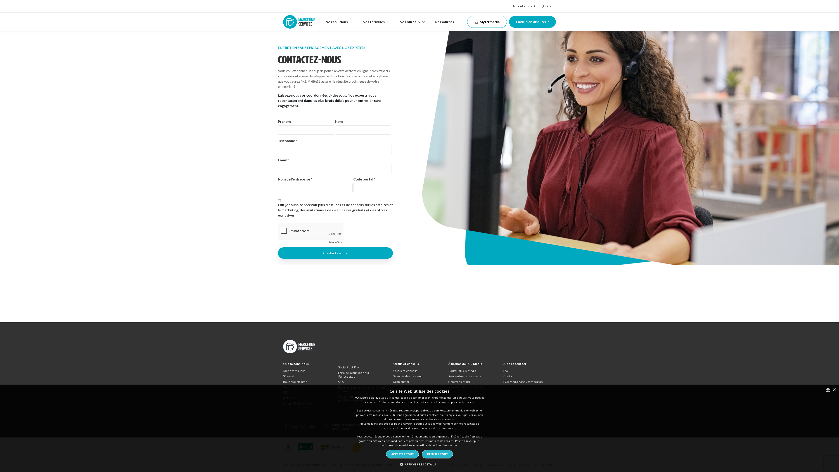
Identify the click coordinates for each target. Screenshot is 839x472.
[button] (419, 464)
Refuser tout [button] (437, 454)
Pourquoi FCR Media (462, 371)
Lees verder (450, 445)
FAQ (506, 371)
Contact (509, 376)
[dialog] (419, 428)
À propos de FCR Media (465, 364)
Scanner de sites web (408, 376)
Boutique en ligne (295, 382)
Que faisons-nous (296, 364)
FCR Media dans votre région (523, 382)
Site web (289, 376)
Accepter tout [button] (402, 454)
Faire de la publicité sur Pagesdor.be (353, 374)
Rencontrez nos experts (464, 376)
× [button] (834, 390)
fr (546, 6)
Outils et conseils (406, 364)
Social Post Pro (348, 367)
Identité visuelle (294, 371)
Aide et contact (524, 6)
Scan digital (401, 382)
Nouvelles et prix (459, 382)
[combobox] (828, 390)
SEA (341, 382)
